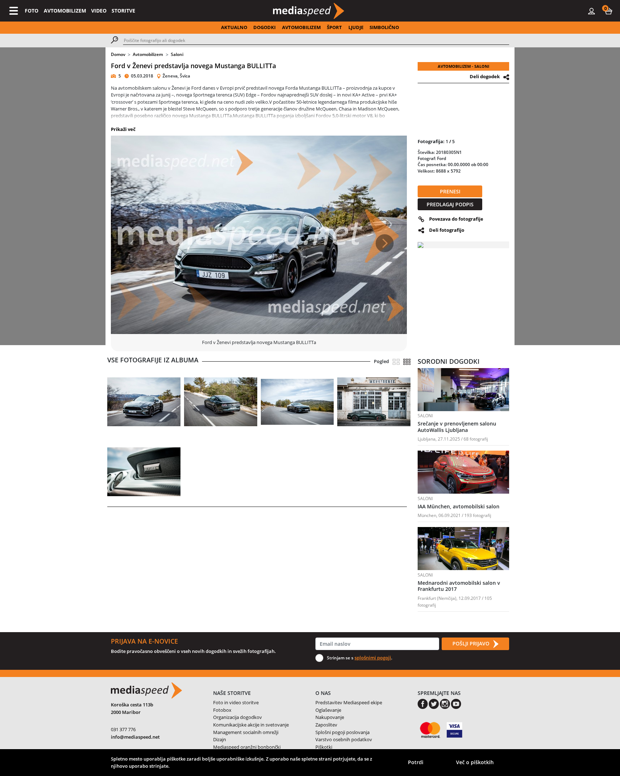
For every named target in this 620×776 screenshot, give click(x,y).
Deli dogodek (485, 76)
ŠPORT (334, 27)
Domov (118, 54)
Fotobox (222, 710)
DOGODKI (264, 27)
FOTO (31, 10)
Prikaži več (123, 129)
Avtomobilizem (148, 54)
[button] (608, 10)
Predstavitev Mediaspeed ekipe (348, 702)
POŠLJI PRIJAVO (471, 643)
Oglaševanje (328, 710)
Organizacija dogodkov (237, 717)
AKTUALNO (234, 27)
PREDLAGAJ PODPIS (450, 204)
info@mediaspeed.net (135, 737)
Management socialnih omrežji (245, 732)
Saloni (177, 54)
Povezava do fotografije (456, 219)
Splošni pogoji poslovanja (342, 732)
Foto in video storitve (236, 702)
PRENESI (450, 191)
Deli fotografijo (446, 230)
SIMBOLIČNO (384, 27)
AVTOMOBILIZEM (65, 10)
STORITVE (123, 10)
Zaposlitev (326, 724)
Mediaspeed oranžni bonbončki (247, 747)
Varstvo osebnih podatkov (343, 739)
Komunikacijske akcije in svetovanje (251, 724)
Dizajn (219, 739)
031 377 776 (123, 729)
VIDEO (99, 10)
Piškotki (323, 747)
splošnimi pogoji (372, 657)
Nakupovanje (329, 717)
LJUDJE (355, 27)
